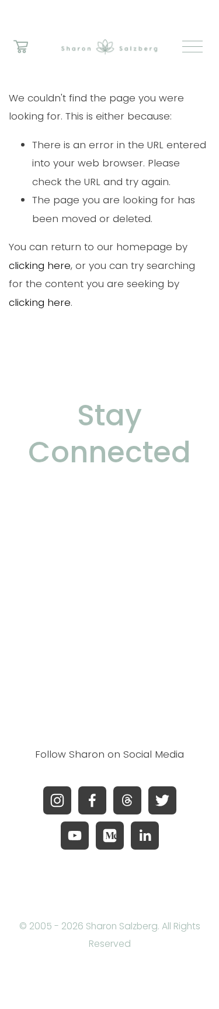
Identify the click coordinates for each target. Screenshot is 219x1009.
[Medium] (110, 835)
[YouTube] (75, 835)
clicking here (40, 265)
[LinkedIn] (145, 835)
